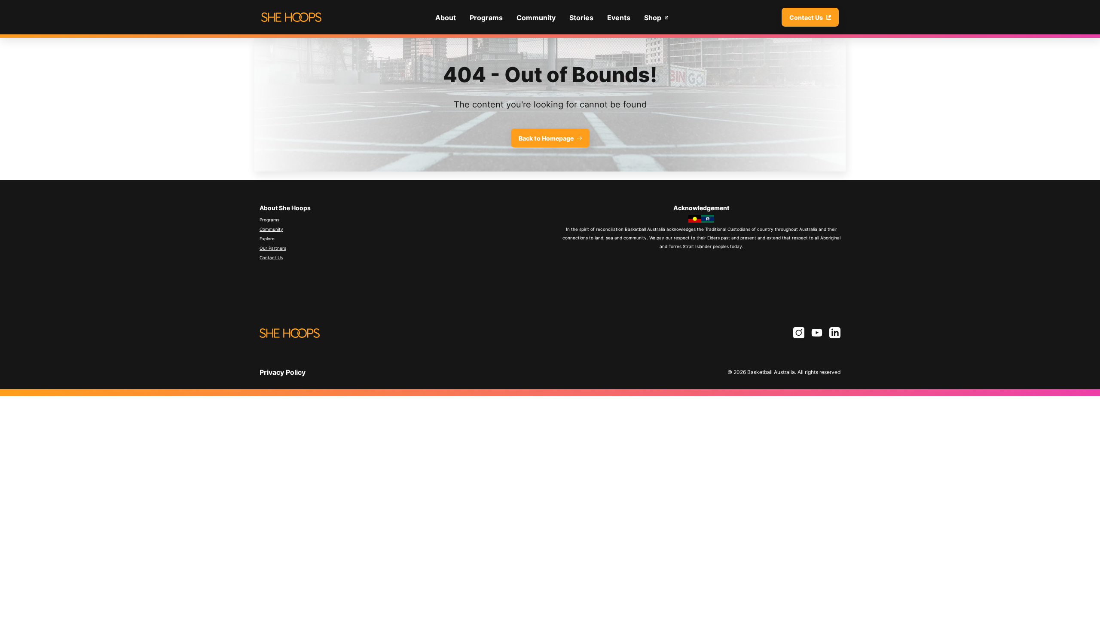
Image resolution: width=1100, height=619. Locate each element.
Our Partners (273, 248)
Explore (267, 238)
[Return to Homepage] (291, 17)
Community (271, 229)
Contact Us (271, 257)
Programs (269, 219)
